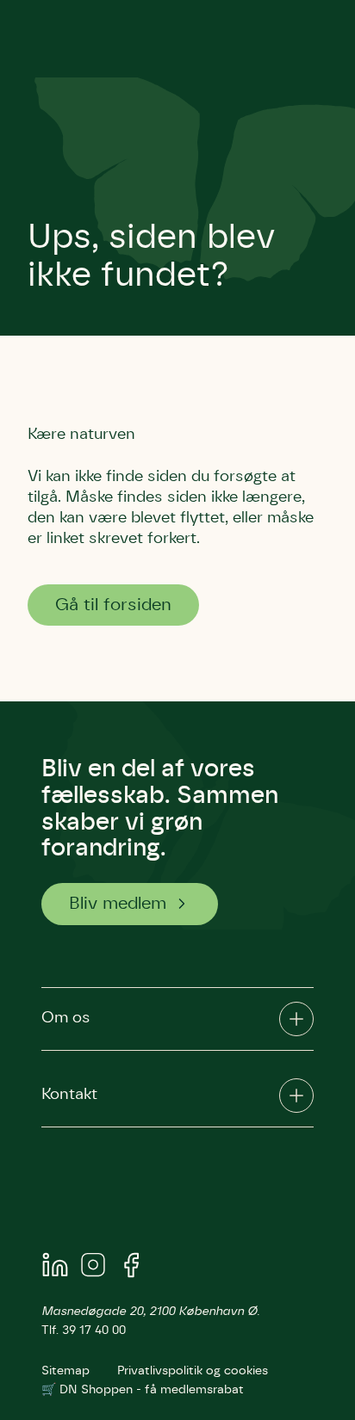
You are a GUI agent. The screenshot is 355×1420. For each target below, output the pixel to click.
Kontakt (69, 1094)
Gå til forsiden (113, 605)
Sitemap (65, 1371)
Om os (65, 1018)
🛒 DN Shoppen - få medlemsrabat (142, 1390)
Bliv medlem (117, 903)
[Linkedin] (55, 1268)
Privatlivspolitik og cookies (192, 1371)
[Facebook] (131, 1268)
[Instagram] (93, 1268)
